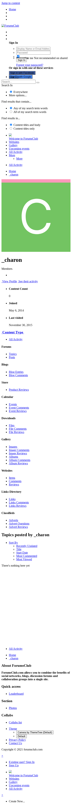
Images (13, 446)
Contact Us (15, 743)
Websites (14, 141)
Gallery (13, 145)
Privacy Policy (17, 739)
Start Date (22, 552)
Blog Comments (18, 375)
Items (12, 477)
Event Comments (19, 407)
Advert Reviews (18, 526)
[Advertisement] (36, 608)
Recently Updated (26, 546)
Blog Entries (16, 371)
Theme (13, 728)
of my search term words (30, 108)
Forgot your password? (29, 64)
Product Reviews (19, 389)
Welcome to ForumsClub (23, 138)
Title (18, 549)
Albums (13, 456)
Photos (13, 708)
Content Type (12, 332)
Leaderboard (16, 693)
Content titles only (24, 128)
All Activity (16, 151)
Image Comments (19, 450)
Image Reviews (18, 453)
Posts (12, 357)
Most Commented (26, 556)
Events (13, 404)
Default (21, 736)
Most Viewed (24, 559)
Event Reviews (18, 411)
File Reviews (16, 432)
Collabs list (15, 722)
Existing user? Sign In (22, 38)
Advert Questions (19, 523)
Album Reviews (18, 463)
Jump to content (10, 3)
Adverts (13, 520)
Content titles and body (26, 124)
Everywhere (20, 92)
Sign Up (14, 76)
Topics (13, 354)
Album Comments (19, 460)
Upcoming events (19, 148)
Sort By (13, 542)
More (12, 155)
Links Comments (19, 502)
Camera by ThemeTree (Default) (35, 732)
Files (11, 425)
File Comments (18, 428)
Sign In (21, 60)
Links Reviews (17, 505)
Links (12, 499)
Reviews (14, 484)
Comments (15, 481)
